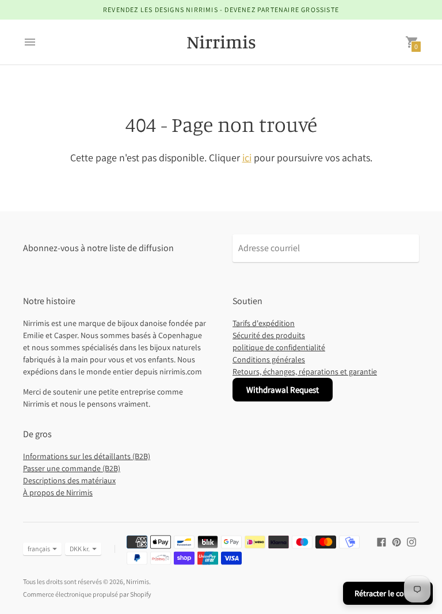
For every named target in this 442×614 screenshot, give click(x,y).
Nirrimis (137, 581)
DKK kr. (80, 548)
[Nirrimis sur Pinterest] (396, 541)
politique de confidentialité (279, 347)
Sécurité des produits (269, 335)
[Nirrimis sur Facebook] (381, 541)
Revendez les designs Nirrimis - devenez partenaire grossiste (221, 9)
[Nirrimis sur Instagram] (411, 541)
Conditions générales (269, 359)
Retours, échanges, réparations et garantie (305, 371)
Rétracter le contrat (388, 593)
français (39, 548)
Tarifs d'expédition (264, 323)
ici (247, 157)
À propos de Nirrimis (58, 492)
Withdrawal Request (282, 389)
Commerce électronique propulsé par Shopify (87, 594)
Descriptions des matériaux (69, 480)
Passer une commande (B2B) (71, 468)
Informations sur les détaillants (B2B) (86, 456)
